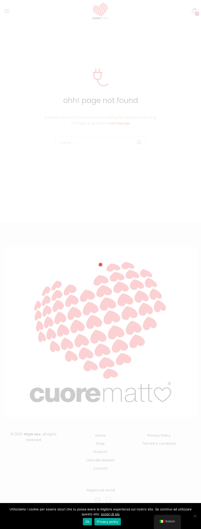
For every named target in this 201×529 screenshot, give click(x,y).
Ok (87, 522)
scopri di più (110, 514)
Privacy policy (107, 522)
